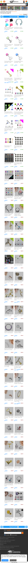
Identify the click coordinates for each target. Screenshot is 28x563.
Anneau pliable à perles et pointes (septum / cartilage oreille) (8, 214)
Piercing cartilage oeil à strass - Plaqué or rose (8, 400)
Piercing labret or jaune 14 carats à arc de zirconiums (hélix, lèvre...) (18, 367)
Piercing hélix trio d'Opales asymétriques (18, 383)
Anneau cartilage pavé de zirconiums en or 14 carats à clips (18, 400)
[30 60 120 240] (17, 16)
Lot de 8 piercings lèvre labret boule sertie (8, 163)
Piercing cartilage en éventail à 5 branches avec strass (8, 298)
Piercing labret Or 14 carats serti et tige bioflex (18, 79)
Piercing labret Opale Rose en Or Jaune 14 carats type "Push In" (8, 79)
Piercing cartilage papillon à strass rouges (18, 434)
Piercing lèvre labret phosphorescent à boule (8, 112)
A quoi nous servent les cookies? (8, 540)
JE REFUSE (13, 560)
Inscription (7, 535)
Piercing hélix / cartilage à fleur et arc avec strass (18, 298)
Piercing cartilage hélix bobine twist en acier (8, 349)
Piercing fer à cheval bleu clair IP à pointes (18, 28)
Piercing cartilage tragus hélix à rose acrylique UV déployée (9, 28)
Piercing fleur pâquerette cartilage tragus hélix (18, 417)
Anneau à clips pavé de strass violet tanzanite (8, 332)
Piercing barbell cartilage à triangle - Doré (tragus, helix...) (9, 417)
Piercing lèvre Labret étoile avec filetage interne (8, 129)
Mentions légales (5, 538)
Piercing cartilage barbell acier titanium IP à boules (19, 96)
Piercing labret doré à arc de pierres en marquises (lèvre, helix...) (8, 249)
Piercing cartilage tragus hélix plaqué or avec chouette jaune (9, 518)
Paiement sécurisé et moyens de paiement (10, 546)
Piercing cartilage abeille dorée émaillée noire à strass (9, 468)
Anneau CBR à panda (18, 483)
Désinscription (14, 535)
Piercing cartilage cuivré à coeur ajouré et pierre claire (8, 282)
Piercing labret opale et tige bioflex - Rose (8, 62)
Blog (2, 544)
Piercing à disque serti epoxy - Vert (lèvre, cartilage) (8, 45)
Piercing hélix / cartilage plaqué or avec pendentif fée (9, 231)
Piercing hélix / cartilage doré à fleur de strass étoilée (18, 315)
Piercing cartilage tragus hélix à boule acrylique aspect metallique (18, 113)
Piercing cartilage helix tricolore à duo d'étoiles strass (8, 484)
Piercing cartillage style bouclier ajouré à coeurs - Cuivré (8, 501)
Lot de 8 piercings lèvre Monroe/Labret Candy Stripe (8, 197)
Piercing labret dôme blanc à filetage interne (8, 96)
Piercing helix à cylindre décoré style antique (18, 282)
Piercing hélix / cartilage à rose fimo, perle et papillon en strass (18, 197)
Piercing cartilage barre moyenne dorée (8, 451)
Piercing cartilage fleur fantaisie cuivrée (18, 467)
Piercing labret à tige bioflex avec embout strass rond (18, 248)
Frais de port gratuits (6, 549)
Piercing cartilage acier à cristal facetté (19, 501)
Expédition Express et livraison (8, 547)
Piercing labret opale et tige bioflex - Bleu (18, 62)
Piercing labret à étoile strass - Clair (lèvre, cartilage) (18, 518)
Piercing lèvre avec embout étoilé (8, 146)
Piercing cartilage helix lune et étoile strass (18, 231)
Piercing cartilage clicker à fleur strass (19, 451)
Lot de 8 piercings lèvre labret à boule (18, 180)
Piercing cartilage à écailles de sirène (17, 332)
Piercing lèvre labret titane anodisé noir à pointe (18, 163)
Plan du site (4, 543)
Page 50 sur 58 (12, 16)
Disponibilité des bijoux (6, 541)
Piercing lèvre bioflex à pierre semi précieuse (18, 265)
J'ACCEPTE (5, 560)
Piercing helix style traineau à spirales (8, 315)
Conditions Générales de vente (8, 537)
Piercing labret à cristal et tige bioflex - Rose (18, 45)
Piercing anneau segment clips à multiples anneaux (17, 214)
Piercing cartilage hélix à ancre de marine (9, 434)
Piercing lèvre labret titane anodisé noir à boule (18, 146)
